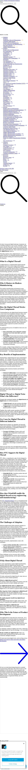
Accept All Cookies (12, 759)
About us (5, 142)
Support (2, 168)
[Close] (24, 743)
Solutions (5, 37)
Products (5, 48)
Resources (5, 154)
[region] (13, 755)
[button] (15, 3)
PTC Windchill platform (8, 500)
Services (5, 107)
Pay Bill (12, 168)
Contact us (7, 168)
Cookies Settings (13, 763)
